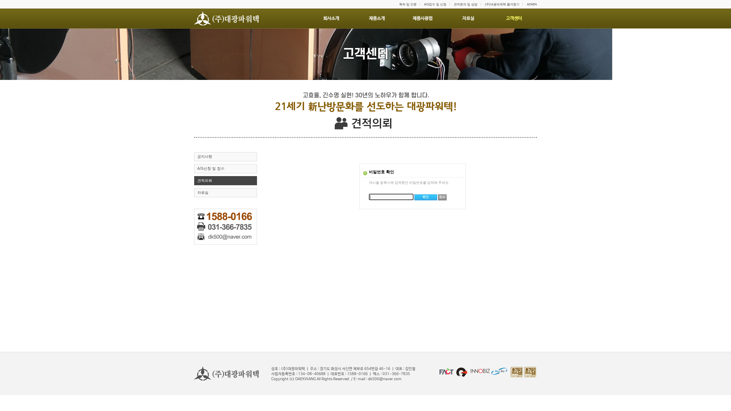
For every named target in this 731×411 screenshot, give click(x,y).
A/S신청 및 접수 (210, 168)
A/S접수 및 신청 (435, 4)
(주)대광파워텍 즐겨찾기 (502, 4)
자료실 (202, 192)
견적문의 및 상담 (465, 4)
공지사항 (204, 156)
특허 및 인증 (408, 4)
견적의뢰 (204, 180)
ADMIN (532, 4)
